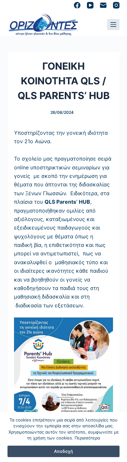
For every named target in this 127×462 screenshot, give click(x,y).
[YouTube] (90, 5)
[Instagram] (116, 5)
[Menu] (113, 24)
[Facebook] (77, 5)
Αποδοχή (63, 451)
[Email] (103, 5)
